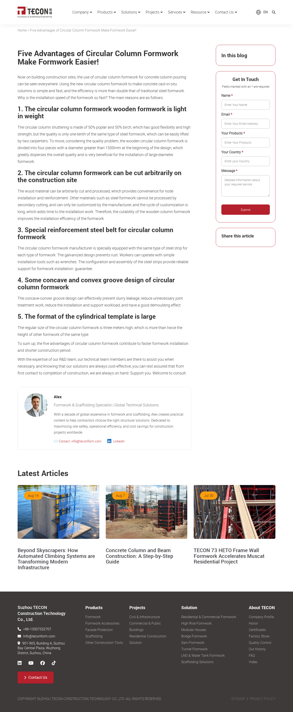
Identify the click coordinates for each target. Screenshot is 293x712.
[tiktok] (54, 663)
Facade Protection (99, 629)
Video (253, 661)
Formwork (93, 616)
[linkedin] (19, 663)
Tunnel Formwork (194, 649)
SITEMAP (238, 698)
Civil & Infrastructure (144, 616)
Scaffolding (94, 636)
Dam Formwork (192, 642)
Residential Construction (147, 636)
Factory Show (259, 636)
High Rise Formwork (196, 623)
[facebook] (42, 663)
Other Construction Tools (104, 642)
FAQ (252, 655)
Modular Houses (193, 629)
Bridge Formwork (194, 636)
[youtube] (30, 663)
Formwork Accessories (102, 623)
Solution (135, 642)
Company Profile (261, 616)
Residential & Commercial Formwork (208, 616)
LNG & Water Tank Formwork (203, 655)
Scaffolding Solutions (197, 661)
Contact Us (37, 677)
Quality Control (260, 642)
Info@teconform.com (39, 636)
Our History (257, 649)
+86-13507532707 (37, 629)
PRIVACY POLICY (262, 698)
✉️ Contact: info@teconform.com (77, 441)
